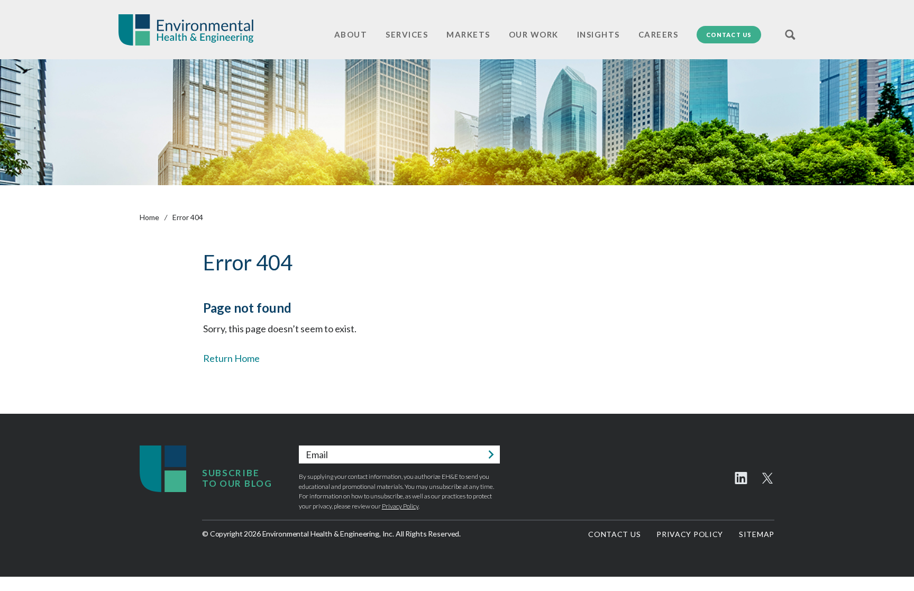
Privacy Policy (400, 506)
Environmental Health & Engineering (185, 30)
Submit (491, 454)
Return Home (231, 358)
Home (149, 217)
